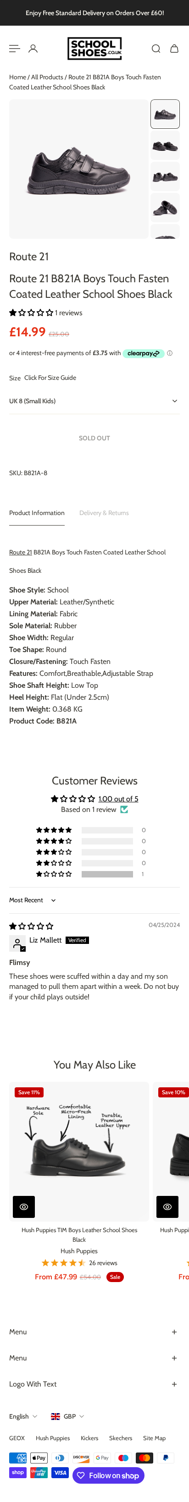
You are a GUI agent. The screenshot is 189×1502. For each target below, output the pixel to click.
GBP (70, 1416)
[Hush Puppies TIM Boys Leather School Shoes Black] (79, 1152)
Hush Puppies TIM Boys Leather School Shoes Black (79, 1234)
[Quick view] (24, 1207)
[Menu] (15, 48)
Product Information (37, 513)
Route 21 (29, 256)
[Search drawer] (156, 48)
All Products (48, 77)
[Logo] (94, 48)
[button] (32, 312)
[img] (31, 926)
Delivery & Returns (104, 513)
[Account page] (33, 48)
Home (18, 77)
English (19, 1416)
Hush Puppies (79, 1251)
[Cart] (174, 48)
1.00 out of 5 (119, 799)
